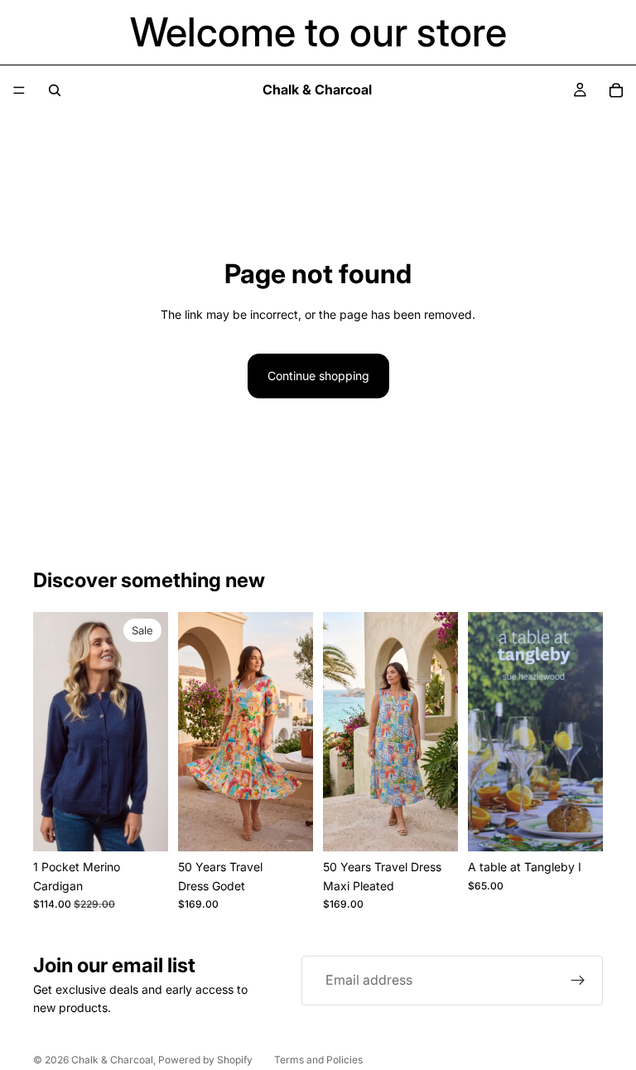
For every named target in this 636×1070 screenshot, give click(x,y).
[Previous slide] (51, 731)
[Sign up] (578, 980)
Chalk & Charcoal (112, 1059)
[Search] (54, 90)
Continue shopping (318, 376)
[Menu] (19, 90)
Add (156, 825)
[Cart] (616, 90)
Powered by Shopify (205, 1059)
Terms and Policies (318, 1059)
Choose (301, 825)
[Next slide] (150, 731)
